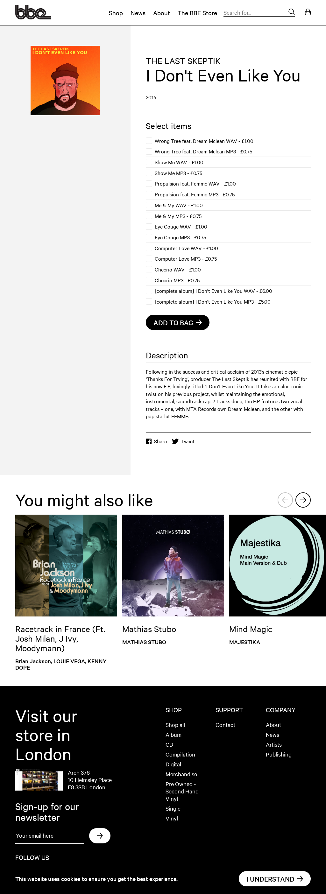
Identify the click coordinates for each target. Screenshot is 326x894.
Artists (274, 744)
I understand (270, 878)
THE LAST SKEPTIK (183, 60)
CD (169, 744)
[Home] (33, 17)
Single (173, 808)
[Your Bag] (308, 13)
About (161, 13)
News (138, 13)
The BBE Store (197, 13)
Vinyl (172, 818)
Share (160, 441)
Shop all (175, 724)
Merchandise (181, 774)
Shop (116, 13)
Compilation (180, 754)
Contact (225, 724)
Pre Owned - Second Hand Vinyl (182, 791)
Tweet (188, 441)
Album (173, 734)
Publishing (279, 754)
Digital (173, 764)
